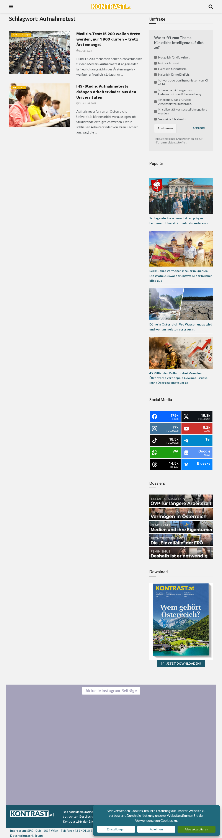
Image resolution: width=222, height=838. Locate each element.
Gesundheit (21, 35)
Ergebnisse (199, 128)
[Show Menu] (11, 6)
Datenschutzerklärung (26, 835)
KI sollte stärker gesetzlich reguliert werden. (182, 111)
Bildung (19, 87)
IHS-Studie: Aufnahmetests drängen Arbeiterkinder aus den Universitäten (106, 91)
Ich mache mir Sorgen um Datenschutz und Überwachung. (180, 92)
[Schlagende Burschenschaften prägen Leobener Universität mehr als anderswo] (181, 196)
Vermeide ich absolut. (172, 119)
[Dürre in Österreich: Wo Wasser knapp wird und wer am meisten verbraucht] (181, 304)
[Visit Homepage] (111, 6)
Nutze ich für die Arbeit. (174, 57)
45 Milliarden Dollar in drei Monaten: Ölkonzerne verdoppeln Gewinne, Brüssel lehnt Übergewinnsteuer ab (178, 378)
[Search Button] (211, 6)
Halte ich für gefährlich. (173, 74)
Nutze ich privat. (169, 63)
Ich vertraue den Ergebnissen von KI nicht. (183, 82)
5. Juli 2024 (85, 50)
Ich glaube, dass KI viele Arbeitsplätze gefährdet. (175, 101)
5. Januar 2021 (87, 103)
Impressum (18, 830)
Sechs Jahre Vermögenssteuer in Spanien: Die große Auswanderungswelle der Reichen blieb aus (180, 275)
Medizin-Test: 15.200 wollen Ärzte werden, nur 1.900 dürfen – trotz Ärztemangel (108, 39)
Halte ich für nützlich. (172, 69)
